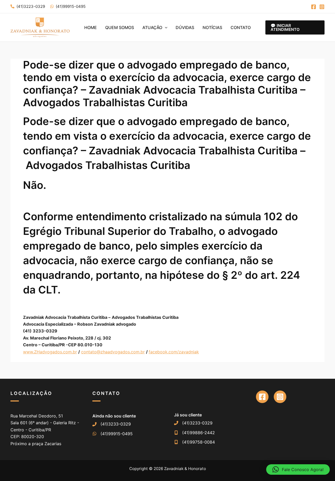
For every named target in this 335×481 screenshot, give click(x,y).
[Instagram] (322, 6)
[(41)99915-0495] (112, 433)
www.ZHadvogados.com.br (50, 351)
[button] (165, 27)
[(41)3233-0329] (111, 424)
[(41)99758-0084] (194, 442)
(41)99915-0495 (71, 6)
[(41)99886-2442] (194, 432)
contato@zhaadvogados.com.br (113, 351)
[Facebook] (313, 6)
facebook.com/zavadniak (174, 351)
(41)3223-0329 (30, 6)
